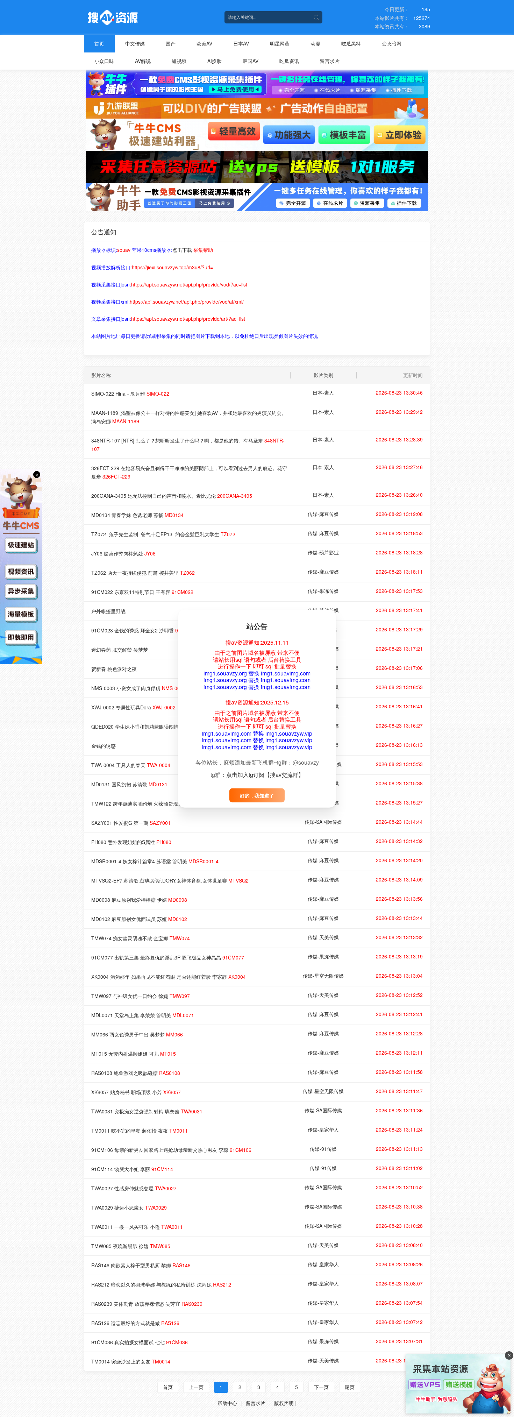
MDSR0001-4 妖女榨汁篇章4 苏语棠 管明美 (155, 861)
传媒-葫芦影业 (323, 552)
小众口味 (104, 60)
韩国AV (250, 60)
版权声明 (284, 1403)
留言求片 (330, 60)
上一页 (196, 1386)
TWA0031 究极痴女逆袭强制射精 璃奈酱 (146, 1111)
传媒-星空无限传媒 (323, 975)
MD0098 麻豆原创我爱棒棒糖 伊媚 (139, 899)
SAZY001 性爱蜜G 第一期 (131, 822)
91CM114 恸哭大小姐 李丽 (132, 1169)
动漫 (315, 43)
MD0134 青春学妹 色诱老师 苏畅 (137, 514)
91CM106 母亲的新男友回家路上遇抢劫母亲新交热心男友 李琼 (171, 1149)
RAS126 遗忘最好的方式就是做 (135, 1322)
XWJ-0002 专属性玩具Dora (133, 707)
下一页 (321, 1386)
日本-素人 (323, 392)
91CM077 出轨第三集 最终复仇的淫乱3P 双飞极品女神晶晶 (167, 957)
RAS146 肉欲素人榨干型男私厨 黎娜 (141, 1265)
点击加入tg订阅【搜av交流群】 (265, 774)
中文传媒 (135, 43)
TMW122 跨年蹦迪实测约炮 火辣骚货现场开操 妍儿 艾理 (164, 803)
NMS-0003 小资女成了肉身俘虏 (138, 688)
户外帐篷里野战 (108, 611)
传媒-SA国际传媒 (323, 821)
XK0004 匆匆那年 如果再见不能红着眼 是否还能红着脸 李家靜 (168, 976)
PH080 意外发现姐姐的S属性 (131, 841)
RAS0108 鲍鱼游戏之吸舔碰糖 (135, 1072)
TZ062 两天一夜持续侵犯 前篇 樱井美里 (143, 572)
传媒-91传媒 (323, 1148)
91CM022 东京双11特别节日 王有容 (142, 591)
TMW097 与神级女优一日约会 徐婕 (140, 995)
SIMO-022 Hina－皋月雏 (130, 393)
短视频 (179, 60)
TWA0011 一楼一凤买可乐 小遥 (137, 1226)
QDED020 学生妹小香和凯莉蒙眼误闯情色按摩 (154, 726)
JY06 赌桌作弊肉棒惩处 (123, 553)
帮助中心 (227, 1403)
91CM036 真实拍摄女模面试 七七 (139, 1342)
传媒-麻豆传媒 (323, 513)
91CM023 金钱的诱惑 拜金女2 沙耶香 (144, 630)
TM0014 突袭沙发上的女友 (130, 1361)
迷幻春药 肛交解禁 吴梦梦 (119, 649)
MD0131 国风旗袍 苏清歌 (129, 784)
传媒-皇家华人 (323, 1129)
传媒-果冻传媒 (323, 590)
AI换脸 (214, 60)
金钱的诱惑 (103, 745)
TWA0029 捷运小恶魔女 (129, 1207)
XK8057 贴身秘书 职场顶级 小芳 (136, 1092)
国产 (171, 43)
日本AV (241, 43)
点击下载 (182, 249)
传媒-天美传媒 (323, 937)
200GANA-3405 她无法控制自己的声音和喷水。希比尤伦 (171, 495)
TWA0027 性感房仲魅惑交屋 (134, 1188)
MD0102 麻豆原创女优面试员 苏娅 (139, 918)
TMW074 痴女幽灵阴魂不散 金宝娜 (140, 938)
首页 (99, 43)
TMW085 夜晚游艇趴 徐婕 (130, 1245)
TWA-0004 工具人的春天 (130, 764)
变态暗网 (391, 43)
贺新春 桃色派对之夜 (114, 668)
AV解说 (143, 60)
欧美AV (204, 43)
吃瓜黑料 (351, 43)
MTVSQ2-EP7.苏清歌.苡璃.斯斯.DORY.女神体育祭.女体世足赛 (170, 880)
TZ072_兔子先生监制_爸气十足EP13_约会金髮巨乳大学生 (164, 534)
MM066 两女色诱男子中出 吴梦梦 (137, 1034)
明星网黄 (280, 43)
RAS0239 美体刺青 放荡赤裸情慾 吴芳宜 (146, 1303)
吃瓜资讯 (289, 60)
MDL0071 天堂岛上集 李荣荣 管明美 (142, 1015)
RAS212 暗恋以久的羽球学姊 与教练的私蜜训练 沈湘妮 (161, 1284)
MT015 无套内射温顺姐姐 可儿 (133, 1053)
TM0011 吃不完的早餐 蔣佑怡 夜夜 (139, 1130)
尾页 (350, 1386)
